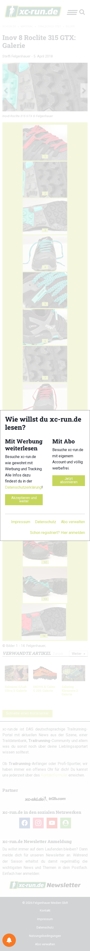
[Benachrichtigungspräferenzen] (9, 940)
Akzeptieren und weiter (24, 499)
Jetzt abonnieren (69, 480)
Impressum (20, 522)
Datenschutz (45, 522)
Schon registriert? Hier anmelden (57, 532)
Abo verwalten (73, 522)
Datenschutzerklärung (23, 487)
